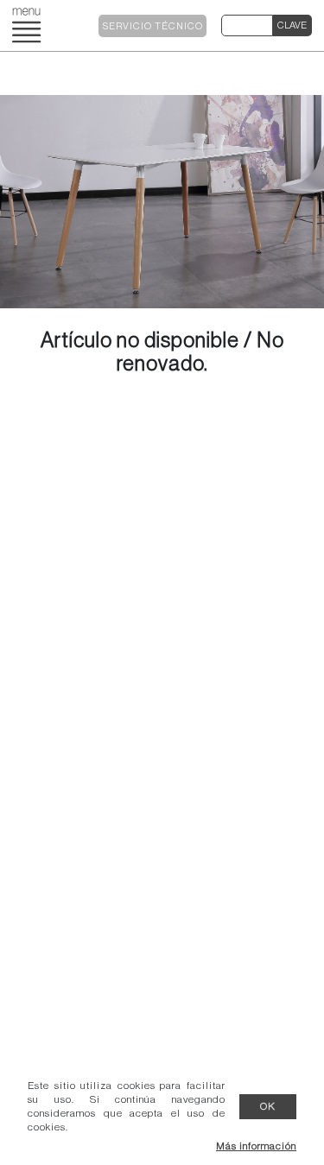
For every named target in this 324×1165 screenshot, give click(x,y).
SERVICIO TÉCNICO (153, 26)
